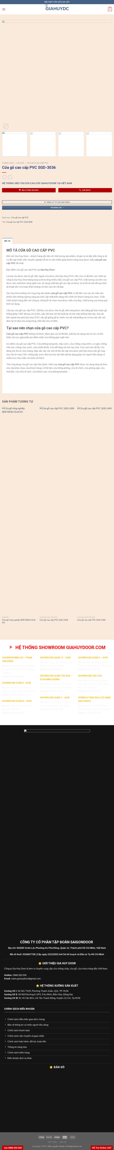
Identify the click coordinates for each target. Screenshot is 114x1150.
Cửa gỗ (20, 163)
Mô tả (7, 241)
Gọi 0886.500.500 (12, 1148)
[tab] (7, 241)
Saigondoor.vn (75, 1146)
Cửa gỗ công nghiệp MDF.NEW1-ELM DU (18, 621)
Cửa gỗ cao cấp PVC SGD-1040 (91, 620)
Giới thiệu (52, 1142)
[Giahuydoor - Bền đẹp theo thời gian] (57, 9)
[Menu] (3, 9)
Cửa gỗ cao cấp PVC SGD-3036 (19, 222)
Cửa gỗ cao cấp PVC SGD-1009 (54, 620)
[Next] (106, 75)
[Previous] (7, 75)
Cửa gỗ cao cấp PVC (37, 163)
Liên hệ (62, 1142)
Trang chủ (8, 163)
